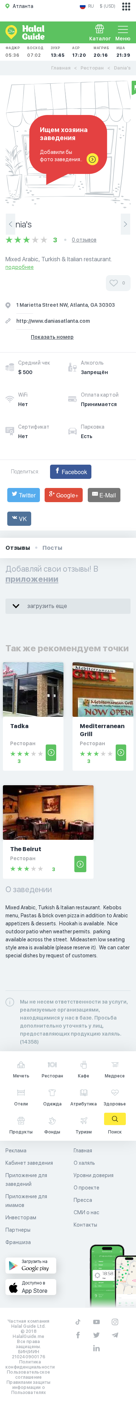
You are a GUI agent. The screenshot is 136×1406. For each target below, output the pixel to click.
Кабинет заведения (29, 1163)
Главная (60, 68)
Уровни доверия (94, 1175)
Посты (52, 547)
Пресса (83, 1200)
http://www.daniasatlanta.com (53, 321)
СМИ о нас (86, 1212)
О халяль (84, 1163)
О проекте (86, 1188)
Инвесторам (20, 1217)
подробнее (19, 267)
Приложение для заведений (26, 1179)
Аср (79, 52)
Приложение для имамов (26, 1200)
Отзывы (17, 547)
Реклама (15, 1150)
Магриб (101, 52)
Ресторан (92, 68)
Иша (123, 52)
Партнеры (17, 1230)
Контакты (85, 1225)
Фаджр (12, 52)
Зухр (58, 52)
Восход (35, 52)
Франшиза (18, 1242)
